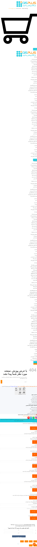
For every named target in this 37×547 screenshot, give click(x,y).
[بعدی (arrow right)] (31, 545)
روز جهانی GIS (35, 103)
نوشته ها (35, 57)
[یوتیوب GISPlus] (29, 418)
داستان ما (35, 98)
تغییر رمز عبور (33, 511)
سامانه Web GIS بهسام (33, 85)
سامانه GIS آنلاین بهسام (33, 87)
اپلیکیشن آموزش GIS (34, 105)
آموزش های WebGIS (34, 407)
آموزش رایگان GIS (34, 59)
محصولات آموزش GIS (34, 79)
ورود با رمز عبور (35, 437)
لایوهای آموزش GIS (34, 401)
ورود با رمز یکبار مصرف (33, 451)
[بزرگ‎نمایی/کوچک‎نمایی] (35, 541)
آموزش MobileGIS (34, 410)
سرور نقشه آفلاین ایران (33, 92)
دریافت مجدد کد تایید (33, 439)
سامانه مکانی (35, 83)
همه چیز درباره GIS (34, 62)
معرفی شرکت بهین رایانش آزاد (33, 404)
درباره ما (36, 100)
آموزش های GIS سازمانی (33, 411)
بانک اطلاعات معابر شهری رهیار (32, 90)
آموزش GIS (35, 64)
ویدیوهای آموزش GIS (34, 61)
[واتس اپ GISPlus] (33, 418)
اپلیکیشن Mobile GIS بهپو (33, 88)
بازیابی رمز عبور (35, 452)
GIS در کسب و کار (34, 73)
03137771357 (18, 8)
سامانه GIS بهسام (34, 398)
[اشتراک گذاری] (26, 541)
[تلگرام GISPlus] (31, 418)
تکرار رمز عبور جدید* (34, 506)
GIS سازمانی (35, 74)
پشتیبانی (35, 94)
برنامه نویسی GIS (34, 71)
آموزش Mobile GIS (34, 68)
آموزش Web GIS (34, 66)
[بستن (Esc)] (22, 541)
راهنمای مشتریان (34, 396)
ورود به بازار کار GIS (34, 69)
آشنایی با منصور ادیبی (34, 102)
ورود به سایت (33, 428)
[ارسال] (1, 381)
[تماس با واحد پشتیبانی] (34, 544)
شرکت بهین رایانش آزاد (23, 419)
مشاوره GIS (35, 81)
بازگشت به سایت (33, 497)
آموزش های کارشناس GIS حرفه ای (32, 413)
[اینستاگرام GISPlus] (36, 418)
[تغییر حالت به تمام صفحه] (31, 541)
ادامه (34, 454)
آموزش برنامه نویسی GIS (33, 409)
